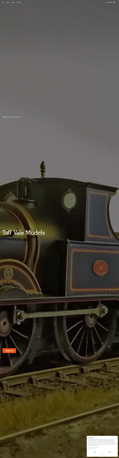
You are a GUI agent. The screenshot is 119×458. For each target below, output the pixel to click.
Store (3, 2)
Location (13, 2)
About (8, 2)
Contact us (19, 2)
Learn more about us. (92, 448)
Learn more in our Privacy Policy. (93, 447)
